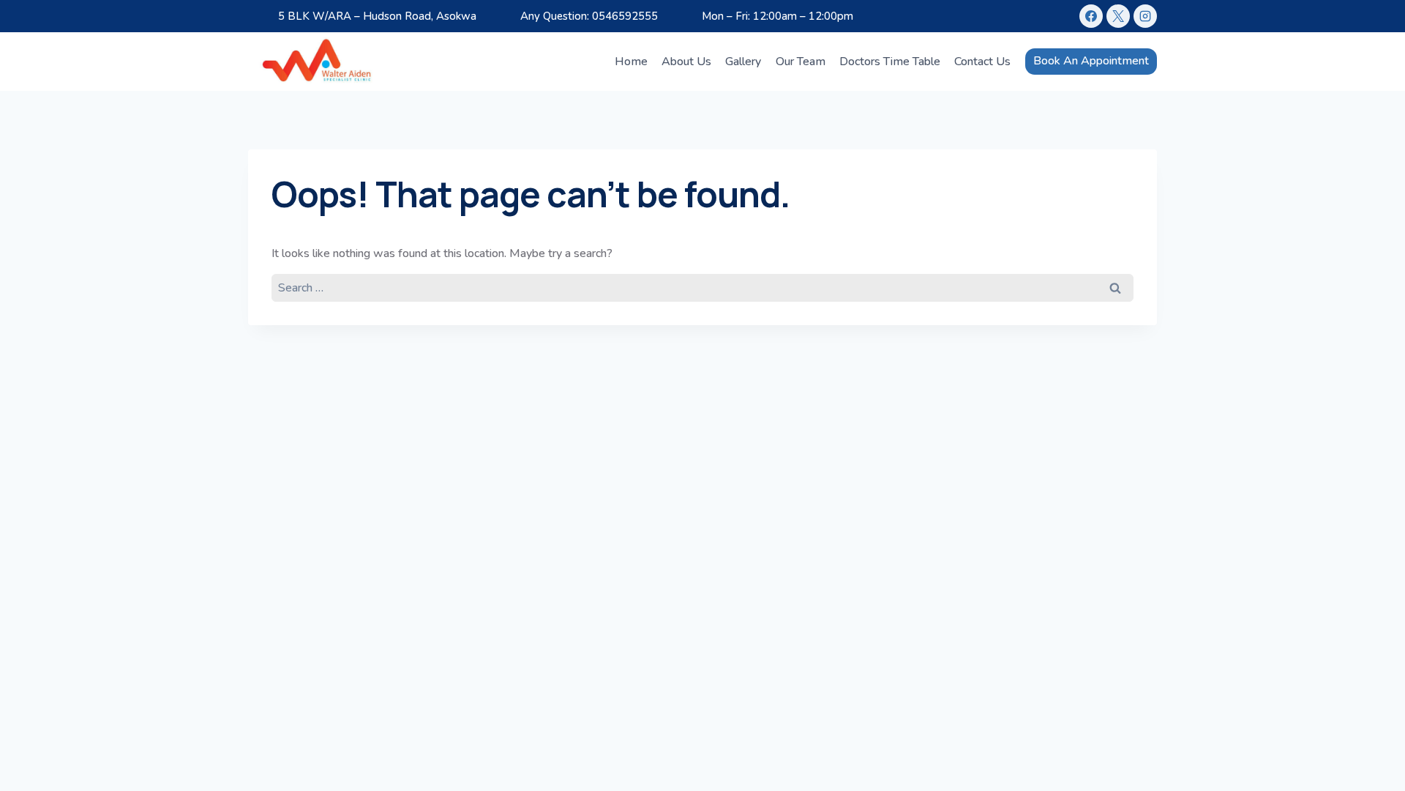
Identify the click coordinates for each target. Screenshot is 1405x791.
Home (631, 61)
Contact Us (982, 61)
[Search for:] (702, 287)
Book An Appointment (1091, 61)
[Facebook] (1091, 16)
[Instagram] (1145, 16)
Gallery (743, 61)
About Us (686, 61)
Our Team (800, 61)
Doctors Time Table (889, 61)
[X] (1118, 16)
